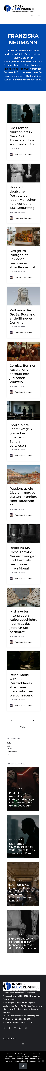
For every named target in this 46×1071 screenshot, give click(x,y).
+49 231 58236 (25, 1006)
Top (8, 754)
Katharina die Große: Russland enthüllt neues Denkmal (22, 316)
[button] (32, 15)
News (13, 108)
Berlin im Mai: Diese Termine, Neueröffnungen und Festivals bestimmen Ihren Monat (23, 558)
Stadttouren (12, 752)
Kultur (9, 743)
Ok (23, 1066)
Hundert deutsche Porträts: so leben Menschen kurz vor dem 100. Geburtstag (23, 197)
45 (34, 721)
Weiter (23, 727)
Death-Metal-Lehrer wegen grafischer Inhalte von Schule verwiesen (21, 435)
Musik (9, 746)
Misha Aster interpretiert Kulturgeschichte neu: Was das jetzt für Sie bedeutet (23, 621)
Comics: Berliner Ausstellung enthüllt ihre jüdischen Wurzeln (22, 374)
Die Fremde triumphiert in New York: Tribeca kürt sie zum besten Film (23, 136)
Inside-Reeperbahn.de (17, 68)
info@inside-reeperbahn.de (23, 1009)
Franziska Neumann (23, 154)
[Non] (43, 1061)
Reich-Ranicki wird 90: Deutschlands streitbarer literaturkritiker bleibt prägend (21, 685)
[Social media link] (4, 1028)
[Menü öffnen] (23, 1043)
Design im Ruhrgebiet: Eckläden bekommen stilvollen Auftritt (23, 259)
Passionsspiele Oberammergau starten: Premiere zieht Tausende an (23, 497)
